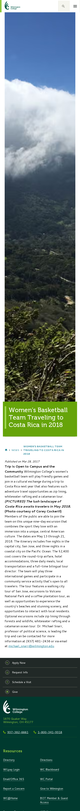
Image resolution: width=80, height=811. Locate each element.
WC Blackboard (49, 769)
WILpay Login (11, 769)
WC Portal (46, 779)
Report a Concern (13, 788)
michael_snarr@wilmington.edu (31, 646)
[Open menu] (75, 6)
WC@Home (10, 798)
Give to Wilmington (51, 788)
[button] (64, 6)
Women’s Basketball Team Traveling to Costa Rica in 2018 (43, 450)
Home (6, 450)
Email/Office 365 (13, 779)
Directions (46, 760)
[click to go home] (8, 6)
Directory (9, 760)
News (15, 450)
